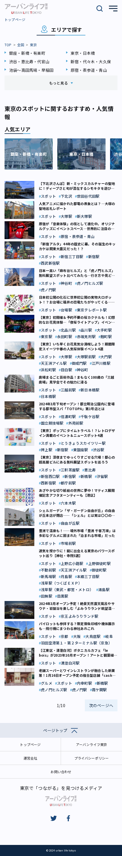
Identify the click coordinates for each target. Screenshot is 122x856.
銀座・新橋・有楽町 (27, 53)
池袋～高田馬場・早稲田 (31, 70)
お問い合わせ (61, 771)
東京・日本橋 (83, 53)
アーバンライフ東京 (91, 744)
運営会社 (30, 758)
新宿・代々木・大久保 (91, 61)
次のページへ (101, 705)
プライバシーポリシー (91, 758)
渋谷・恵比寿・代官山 (29, 61)
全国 (20, 44)
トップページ (15, 19)
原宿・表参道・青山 (89, 70)
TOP (8, 44)
